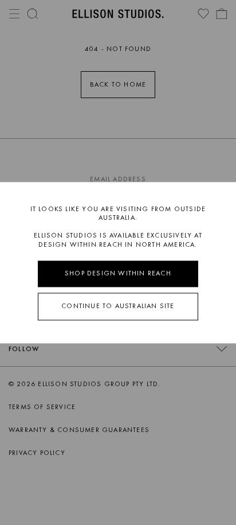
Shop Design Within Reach (118, 273)
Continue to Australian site (117, 305)
